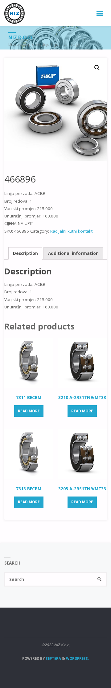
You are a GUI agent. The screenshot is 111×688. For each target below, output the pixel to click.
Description (25, 253)
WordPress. (77, 658)
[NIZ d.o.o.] (14, 13)
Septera (53, 658)
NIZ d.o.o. (20, 37)
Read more (29, 411)
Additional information (73, 253)
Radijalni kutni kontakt (71, 231)
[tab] (25, 253)
